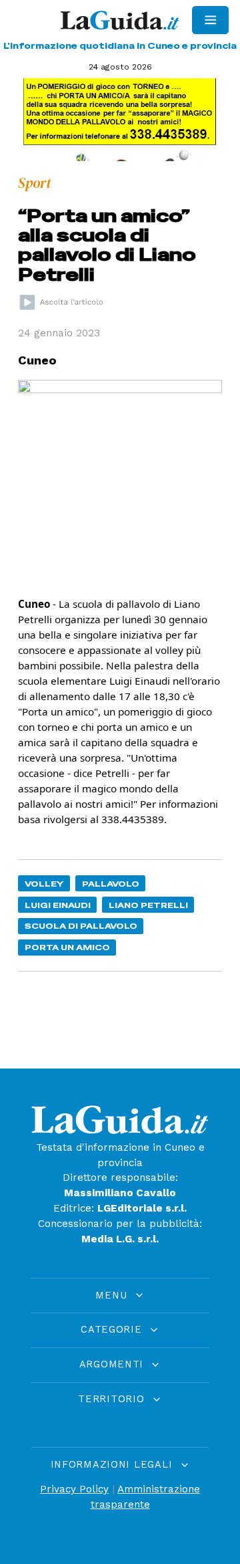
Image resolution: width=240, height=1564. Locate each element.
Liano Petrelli (148, 905)
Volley (44, 884)
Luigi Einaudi (58, 905)
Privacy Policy (74, 1489)
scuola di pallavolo (81, 926)
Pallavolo (110, 884)
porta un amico (67, 947)
